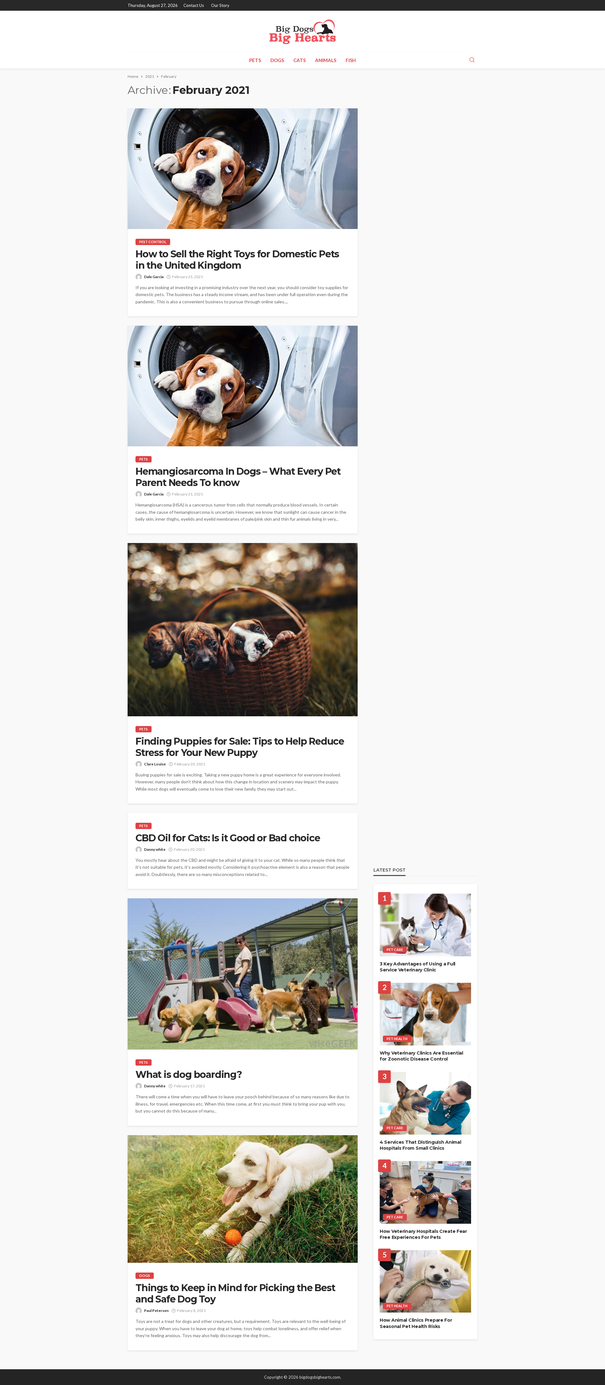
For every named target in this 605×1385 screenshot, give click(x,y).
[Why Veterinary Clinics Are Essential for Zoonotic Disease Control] (425, 1014)
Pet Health (397, 1039)
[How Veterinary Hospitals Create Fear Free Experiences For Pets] (425, 1192)
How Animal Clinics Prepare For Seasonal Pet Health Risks (416, 1323)
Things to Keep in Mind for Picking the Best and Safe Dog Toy (235, 1293)
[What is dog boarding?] (243, 974)
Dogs (277, 60)
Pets (255, 60)
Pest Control (152, 242)
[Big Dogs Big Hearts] (302, 31)
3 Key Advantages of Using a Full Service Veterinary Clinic (417, 967)
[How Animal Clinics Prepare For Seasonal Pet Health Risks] (425, 1281)
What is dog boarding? (188, 1074)
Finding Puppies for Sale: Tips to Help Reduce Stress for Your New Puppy (239, 747)
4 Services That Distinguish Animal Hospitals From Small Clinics (420, 1145)
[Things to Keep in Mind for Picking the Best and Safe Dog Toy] (243, 1199)
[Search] (472, 60)
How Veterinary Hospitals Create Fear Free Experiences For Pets (423, 1234)
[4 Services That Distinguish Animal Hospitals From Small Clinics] (425, 1103)
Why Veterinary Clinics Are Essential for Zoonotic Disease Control (421, 1056)
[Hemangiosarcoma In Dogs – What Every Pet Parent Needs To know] (243, 386)
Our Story (220, 5)
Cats (299, 60)
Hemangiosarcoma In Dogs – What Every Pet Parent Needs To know (238, 477)
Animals (325, 60)
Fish (351, 60)
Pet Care (395, 949)
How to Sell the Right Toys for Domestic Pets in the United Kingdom (237, 260)
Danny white (154, 849)
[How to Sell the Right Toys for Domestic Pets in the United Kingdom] (243, 168)
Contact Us (193, 5)
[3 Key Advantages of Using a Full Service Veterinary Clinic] (425, 925)
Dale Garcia (154, 276)
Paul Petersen (156, 1310)
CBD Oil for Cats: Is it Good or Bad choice (227, 838)
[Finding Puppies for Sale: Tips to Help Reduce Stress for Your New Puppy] (243, 629)
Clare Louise (155, 764)
